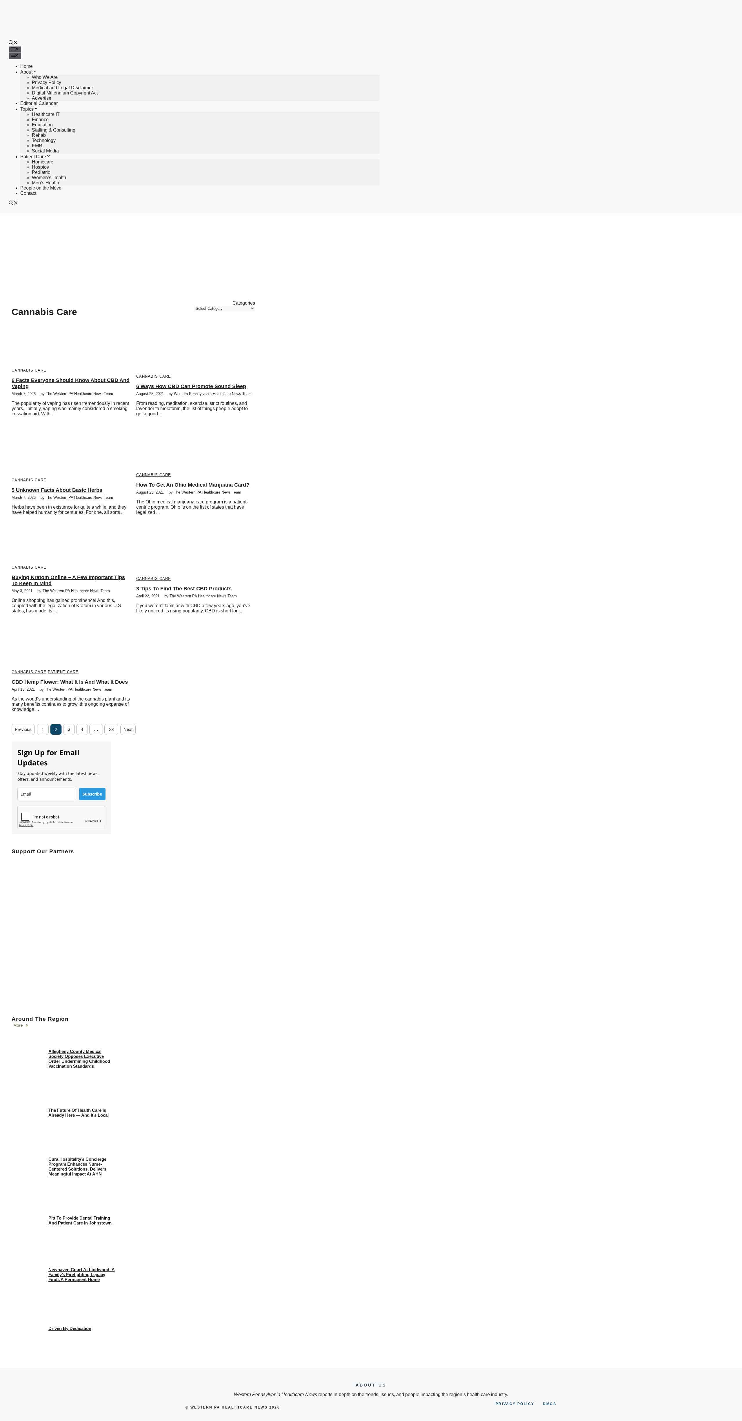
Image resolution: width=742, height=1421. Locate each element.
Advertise (41, 98)
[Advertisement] (371, 257)
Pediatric (41, 172)
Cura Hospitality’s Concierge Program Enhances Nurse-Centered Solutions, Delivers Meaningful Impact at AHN (77, 1166)
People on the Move (40, 187)
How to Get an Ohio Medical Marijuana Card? (192, 485)
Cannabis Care (29, 370)
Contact (28, 193)
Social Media (45, 150)
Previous (23, 729)
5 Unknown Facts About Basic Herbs (57, 490)
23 (111, 729)
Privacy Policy (46, 82)
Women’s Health (49, 177)
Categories (243, 303)
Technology (44, 140)
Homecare (42, 161)
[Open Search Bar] (13, 43)
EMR (37, 145)
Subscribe (92, 794)
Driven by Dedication (69, 1328)
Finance (40, 119)
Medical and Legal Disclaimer (62, 87)
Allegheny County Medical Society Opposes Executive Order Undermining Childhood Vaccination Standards (79, 1059)
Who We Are (45, 77)
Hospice (40, 167)
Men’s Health (45, 182)
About (26, 72)
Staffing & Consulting (53, 130)
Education (42, 124)
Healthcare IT (46, 114)
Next (127, 729)
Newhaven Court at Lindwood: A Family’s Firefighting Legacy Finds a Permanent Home (81, 1274)
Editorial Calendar (39, 103)
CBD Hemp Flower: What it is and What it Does (70, 682)
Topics (27, 109)
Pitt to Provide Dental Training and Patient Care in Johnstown (80, 1220)
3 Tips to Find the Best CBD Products (184, 589)
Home (26, 66)
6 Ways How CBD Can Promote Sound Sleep (191, 386)
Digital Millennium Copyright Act (65, 92)
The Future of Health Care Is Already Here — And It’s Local (78, 1113)
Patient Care (33, 156)
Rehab (39, 135)
